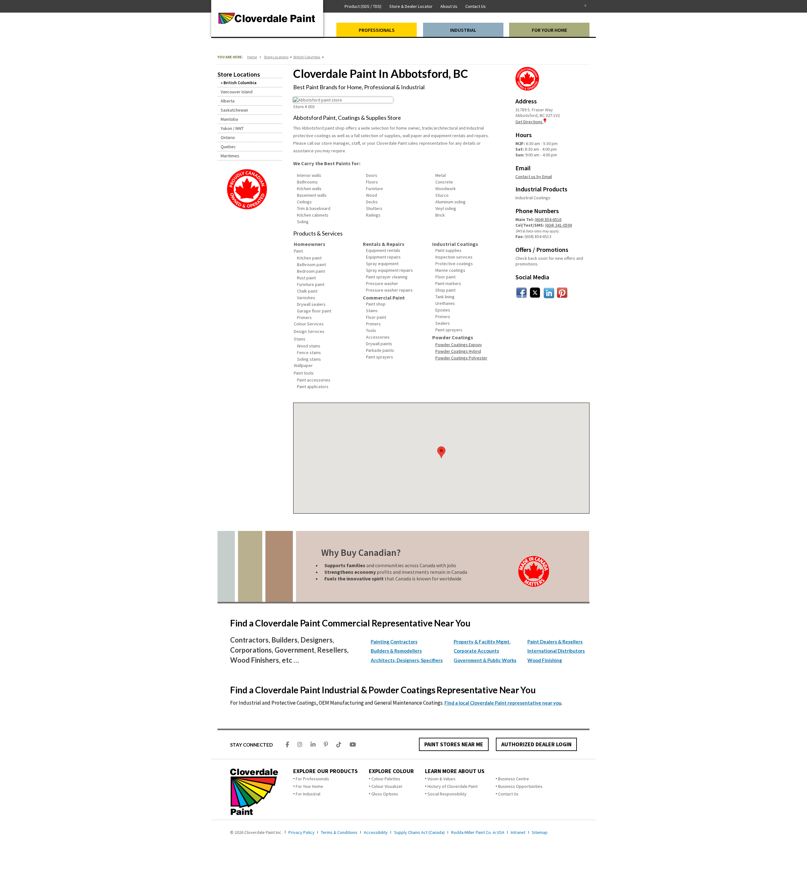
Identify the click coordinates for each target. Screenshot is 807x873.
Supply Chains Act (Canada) (419, 832)
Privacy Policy (301, 832)
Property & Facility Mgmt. (482, 641)
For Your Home (309, 786)
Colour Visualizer (387, 786)
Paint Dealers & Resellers (555, 641)
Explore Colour (391, 771)
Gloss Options (384, 794)
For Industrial (308, 794)
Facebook (521, 293)
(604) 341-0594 (558, 225)
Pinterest (562, 293)
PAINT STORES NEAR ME (453, 744)
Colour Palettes (385, 779)
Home (252, 57)
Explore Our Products (325, 771)
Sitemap (540, 832)
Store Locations (276, 57)
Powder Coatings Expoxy (458, 344)
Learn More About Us (455, 771)
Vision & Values (441, 779)
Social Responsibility (447, 794)
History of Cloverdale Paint (452, 786)
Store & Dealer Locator (411, 6)
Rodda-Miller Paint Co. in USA (477, 832)
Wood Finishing (544, 660)
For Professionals (312, 779)
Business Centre (513, 779)
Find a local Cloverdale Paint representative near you (502, 703)
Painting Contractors (394, 641)
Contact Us (508, 794)
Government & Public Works (485, 660)
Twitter (535, 293)
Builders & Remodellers (396, 651)
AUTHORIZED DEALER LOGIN (536, 744)
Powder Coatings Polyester (461, 358)
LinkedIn (549, 293)
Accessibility (376, 832)
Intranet (518, 832)
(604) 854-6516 (548, 219)
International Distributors (556, 651)
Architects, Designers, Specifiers (407, 660)
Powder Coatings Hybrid (458, 351)
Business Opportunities (520, 786)
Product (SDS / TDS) (363, 6)
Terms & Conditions (339, 832)
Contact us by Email (533, 176)
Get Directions (529, 122)
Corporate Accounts (476, 651)
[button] (441, 452)
